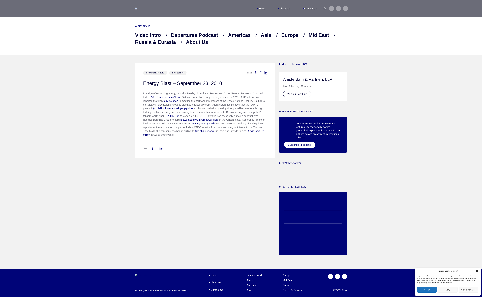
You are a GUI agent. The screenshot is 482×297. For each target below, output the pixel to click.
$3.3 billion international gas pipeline (173, 108)
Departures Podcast (194, 35)
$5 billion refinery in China (165, 97)
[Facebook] (338, 9)
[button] (477, 271)
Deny (448, 290)
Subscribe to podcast (299, 144)
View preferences (468, 290)
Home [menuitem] (261, 8)
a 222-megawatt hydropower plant (199, 119)
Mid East (319, 35)
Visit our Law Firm (297, 94)
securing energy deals (203, 123)
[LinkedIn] (345, 9)
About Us (197, 42)
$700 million (172, 116)
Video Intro (148, 35)
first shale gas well (205, 131)
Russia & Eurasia (155, 42)
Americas (239, 35)
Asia (266, 35)
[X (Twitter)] (331, 9)
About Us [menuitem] (285, 8)
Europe (289, 35)
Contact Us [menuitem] (310, 8)
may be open (170, 101)
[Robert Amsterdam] (136, 9)
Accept (427, 290)
